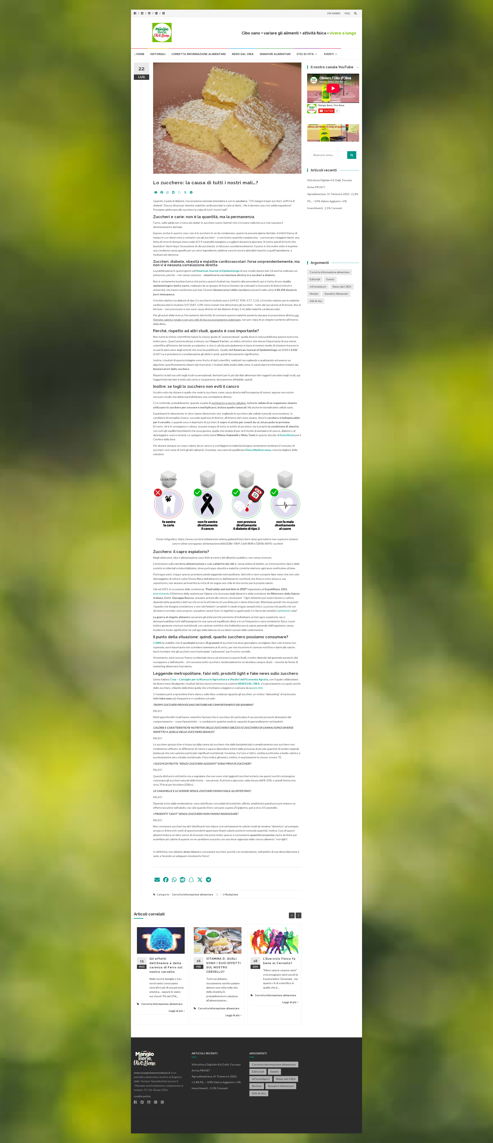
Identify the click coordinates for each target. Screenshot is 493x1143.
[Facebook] (161, 192)
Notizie (314, 293)
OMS (158, 642)
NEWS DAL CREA (249, 683)
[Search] (351, 155)
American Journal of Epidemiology (218, 270)
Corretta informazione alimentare (198, 54)
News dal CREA (243, 54)
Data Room (287, 435)
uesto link (256, 687)
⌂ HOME (139, 54)
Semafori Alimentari (275, 54)
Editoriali (157, 54)
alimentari (284, 610)
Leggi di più (176, 1010)
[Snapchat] (179, 192)
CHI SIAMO (333, 13)
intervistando (161, 593)
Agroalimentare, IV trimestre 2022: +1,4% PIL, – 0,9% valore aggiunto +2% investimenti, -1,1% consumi (332, 201)
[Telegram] (191, 192)
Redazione (231, 894)
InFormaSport (318, 286)
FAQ (347, 13)
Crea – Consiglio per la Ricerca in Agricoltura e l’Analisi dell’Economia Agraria (219, 679)
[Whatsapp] (167, 192)
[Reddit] (173, 192)
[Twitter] (185, 192)
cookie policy (142, 1096)
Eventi (329, 54)
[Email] (155, 192)
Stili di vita (305, 54)
